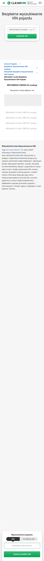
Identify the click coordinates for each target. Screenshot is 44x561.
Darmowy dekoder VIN (14, 150)
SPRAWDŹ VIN (22, 36)
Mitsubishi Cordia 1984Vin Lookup (21, 117)
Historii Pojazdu (10, 64)
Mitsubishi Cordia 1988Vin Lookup (21, 128)
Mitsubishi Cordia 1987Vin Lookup (21, 123)
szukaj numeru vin (22, 554)
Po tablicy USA (28, 539)
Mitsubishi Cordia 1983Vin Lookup (21, 112)
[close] (4, 3)
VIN (12, 539)
